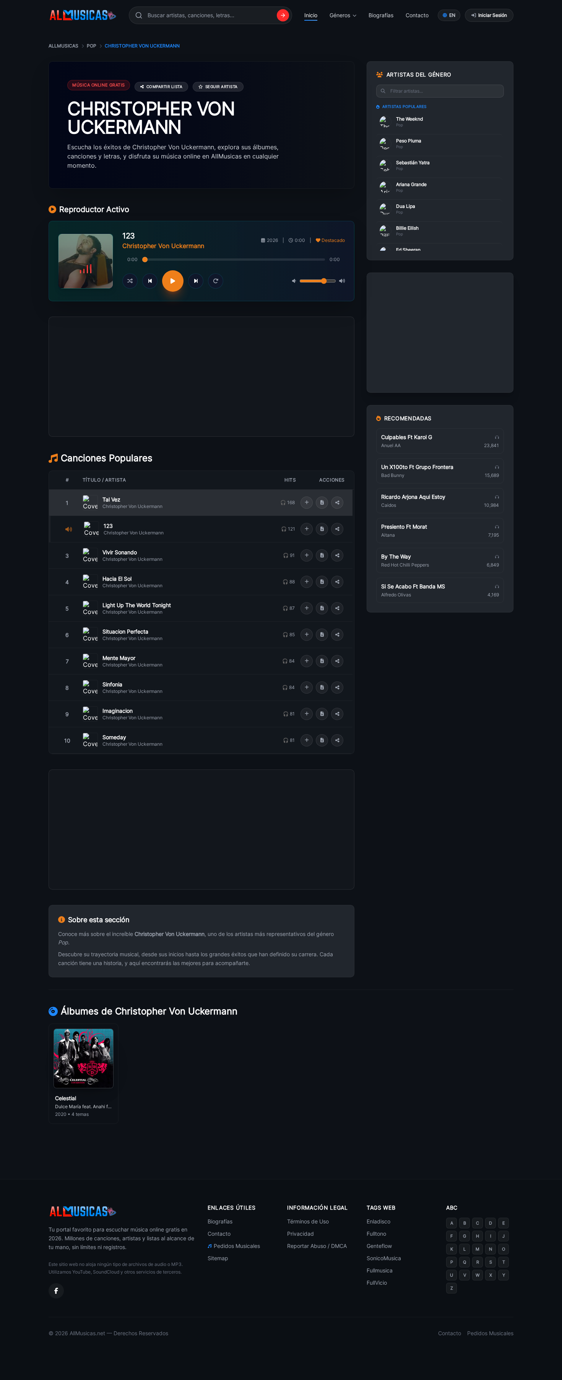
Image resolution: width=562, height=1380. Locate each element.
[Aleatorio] (130, 281)
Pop (91, 46)
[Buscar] (283, 15)
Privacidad (300, 1233)
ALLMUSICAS (63, 46)
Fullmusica (380, 1270)
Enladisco (378, 1221)
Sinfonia (112, 684)
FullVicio (377, 1282)
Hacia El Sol (117, 578)
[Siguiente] (195, 281)
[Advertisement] (201, 411)
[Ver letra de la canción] (322, 502)
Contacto (417, 15)
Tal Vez (111, 499)
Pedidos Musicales (237, 1246)
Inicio (310, 15)
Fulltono (376, 1233)
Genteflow (379, 1246)
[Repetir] (215, 281)
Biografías (381, 15)
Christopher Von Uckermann (132, 506)
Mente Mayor (118, 658)
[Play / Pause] (173, 281)
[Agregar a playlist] (306, 502)
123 (108, 526)
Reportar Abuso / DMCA (317, 1246)
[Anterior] (150, 281)
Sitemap (218, 1258)
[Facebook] (56, 1290)
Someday (114, 737)
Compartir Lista (164, 86)
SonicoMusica (384, 1258)
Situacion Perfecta (125, 631)
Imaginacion (117, 710)
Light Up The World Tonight (136, 605)
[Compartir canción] (337, 502)
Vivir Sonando (119, 552)
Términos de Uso (308, 1221)
